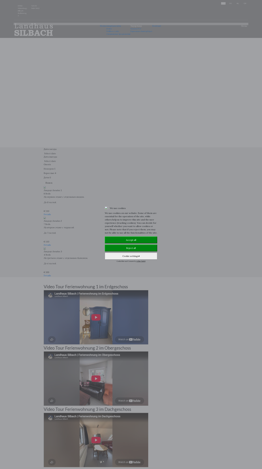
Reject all (131, 248)
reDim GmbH (140, 261)
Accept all (131, 240)
